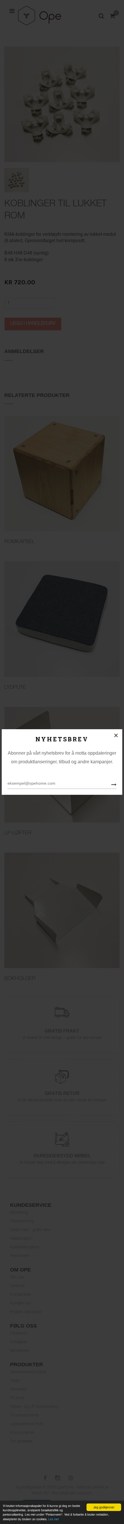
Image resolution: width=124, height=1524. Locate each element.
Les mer (53, 1519)
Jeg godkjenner (103, 1507)
